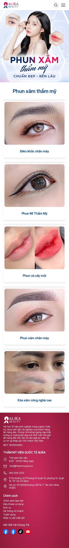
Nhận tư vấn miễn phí (14, 517)
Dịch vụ (7, 507)
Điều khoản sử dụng (13, 504)
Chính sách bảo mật (13, 500)
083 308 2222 (16, 472)
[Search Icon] (56, 5)
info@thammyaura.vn (21, 465)
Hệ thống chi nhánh (13, 511)
